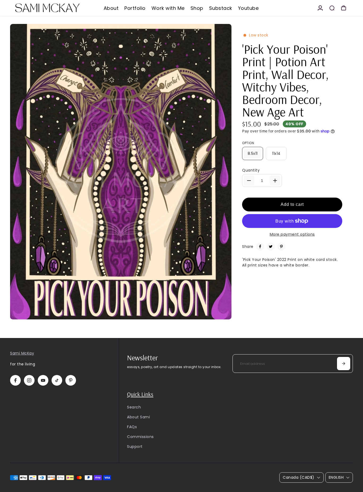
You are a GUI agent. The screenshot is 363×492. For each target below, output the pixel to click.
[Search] (332, 8)
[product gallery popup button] (221, 313)
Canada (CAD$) (298, 477)
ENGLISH (336, 477)
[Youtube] (43, 380)
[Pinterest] (281, 247)
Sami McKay (22, 353)
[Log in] (320, 8)
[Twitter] (271, 247)
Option (248, 143)
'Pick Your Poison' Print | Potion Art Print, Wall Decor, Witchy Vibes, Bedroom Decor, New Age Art (285, 80)
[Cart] (343, 8)
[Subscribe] (344, 363)
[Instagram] (29, 380)
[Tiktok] (57, 380)
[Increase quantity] (275, 181)
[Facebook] (260, 247)
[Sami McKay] (47, 8)
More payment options (292, 234)
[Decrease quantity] (249, 181)
